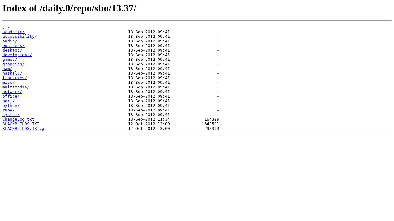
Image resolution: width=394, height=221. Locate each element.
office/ (11, 96)
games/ (9, 59)
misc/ (8, 82)
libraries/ (14, 78)
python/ (11, 105)
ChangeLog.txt (18, 119)
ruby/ (8, 110)
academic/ (13, 31)
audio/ (9, 41)
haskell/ (12, 73)
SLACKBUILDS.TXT (20, 124)
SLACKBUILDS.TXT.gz (24, 128)
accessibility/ (19, 36)
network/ (12, 91)
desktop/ (12, 50)
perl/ (8, 101)
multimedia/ (16, 87)
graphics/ (13, 64)
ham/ (7, 68)
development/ (17, 54)
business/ (13, 45)
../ (6, 27)
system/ (11, 114)
